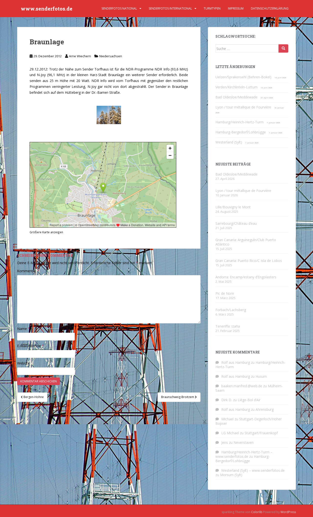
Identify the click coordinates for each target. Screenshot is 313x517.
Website (23, 363)
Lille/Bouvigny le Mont (233, 207)
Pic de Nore (224, 293)
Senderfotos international (170, 8)
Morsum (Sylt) (231, 474)
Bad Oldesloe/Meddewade (236, 97)
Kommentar (28, 271)
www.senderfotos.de (46, 8)
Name (23, 328)
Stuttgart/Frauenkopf (261, 433)
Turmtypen (212, 8)
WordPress (288, 512)
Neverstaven (244, 442)
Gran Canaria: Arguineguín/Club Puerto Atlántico (245, 242)
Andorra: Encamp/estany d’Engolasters (245, 277)
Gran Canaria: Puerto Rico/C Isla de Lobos (248, 260)
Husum (261, 376)
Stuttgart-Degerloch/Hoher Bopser (248, 421)
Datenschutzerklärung (270, 8)
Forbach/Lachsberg (230, 309)
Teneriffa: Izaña (227, 326)
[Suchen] (283, 48)
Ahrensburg (265, 409)
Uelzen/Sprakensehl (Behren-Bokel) (243, 77)
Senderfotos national (119, 8)
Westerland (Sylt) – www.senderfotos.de (253, 470)
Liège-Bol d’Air (249, 400)
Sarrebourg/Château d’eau (236, 223)
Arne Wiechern (80, 56)
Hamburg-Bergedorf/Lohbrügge (240, 132)
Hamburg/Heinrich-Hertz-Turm (239, 122)
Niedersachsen (110, 56)
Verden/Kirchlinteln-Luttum (236, 87)
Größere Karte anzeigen (46, 232)
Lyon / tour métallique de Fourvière (243, 107)
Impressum (236, 8)
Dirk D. (226, 400)
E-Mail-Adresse (30, 345)
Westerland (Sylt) (228, 142)
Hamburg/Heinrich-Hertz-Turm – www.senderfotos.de (243, 454)
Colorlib (256, 512)
